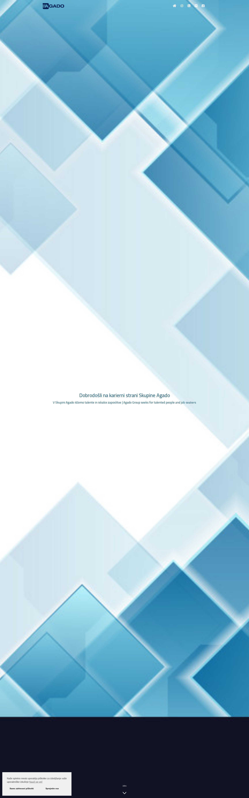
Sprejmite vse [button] (52, 788)
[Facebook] (203, 6)
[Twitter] (196, 6)
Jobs (125, 785)
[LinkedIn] (189, 6)
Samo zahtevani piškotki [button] (22, 788)
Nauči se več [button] (36, 782)
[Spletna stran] (174, 6)
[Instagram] (181, 6)
